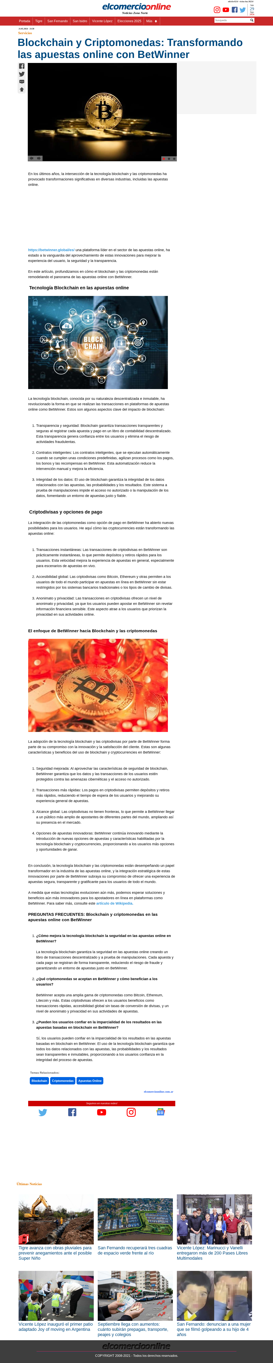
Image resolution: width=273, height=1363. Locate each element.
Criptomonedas (63, 1080)
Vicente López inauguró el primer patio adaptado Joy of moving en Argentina (56, 1327)
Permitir (168, 23)
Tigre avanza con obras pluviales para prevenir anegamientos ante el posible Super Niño (55, 1253)
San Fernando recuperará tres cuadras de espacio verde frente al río (135, 1250)
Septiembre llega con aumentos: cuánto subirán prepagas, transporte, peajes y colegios (133, 1329)
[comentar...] (22, 82)
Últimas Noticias (29, 1184)
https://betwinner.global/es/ (51, 250)
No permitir (148, 23)
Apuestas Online (90, 1080)
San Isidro (80, 21)
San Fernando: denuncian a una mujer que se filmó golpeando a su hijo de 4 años (214, 1329)
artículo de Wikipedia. (114, 903)
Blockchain (39, 1080)
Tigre (38, 21)
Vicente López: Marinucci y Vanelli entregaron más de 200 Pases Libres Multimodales (212, 1253)
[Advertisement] (99, 217)
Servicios (25, 33)
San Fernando (57, 21)
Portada (24, 21)
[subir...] (22, 90)
